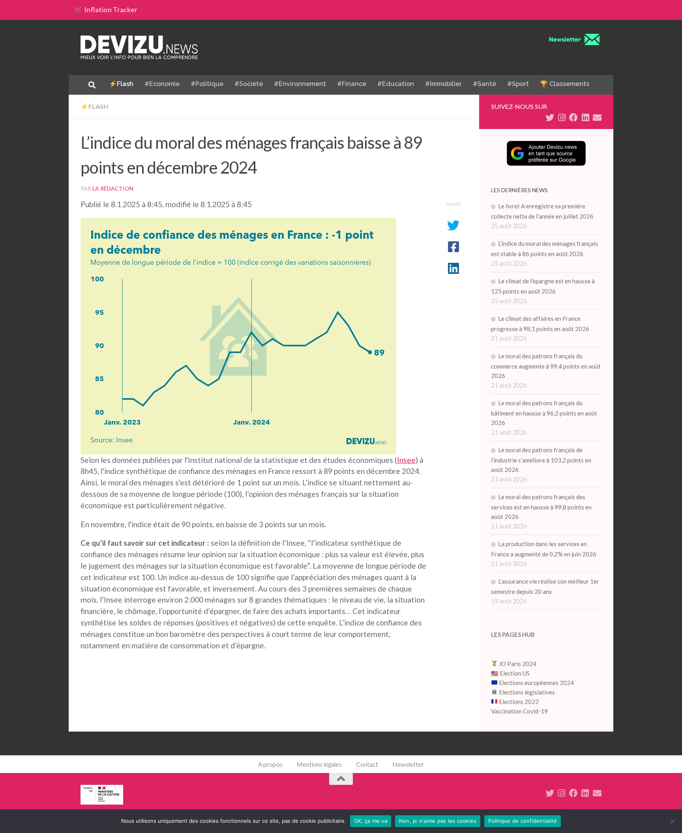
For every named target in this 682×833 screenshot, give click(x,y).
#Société (248, 84)
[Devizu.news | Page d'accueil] (139, 47)
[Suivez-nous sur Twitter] (549, 117)
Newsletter (408, 764)
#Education (395, 84)
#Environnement (300, 84)
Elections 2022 (519, 701)
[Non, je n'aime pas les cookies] (672, 821)
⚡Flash (121, 84)
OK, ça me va (370, 821)
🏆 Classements (564, 84)
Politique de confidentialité (522, 821)
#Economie (162, 84)
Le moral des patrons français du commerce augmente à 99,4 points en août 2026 (546, 365)
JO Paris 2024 (517, 663)
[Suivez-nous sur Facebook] (573, 117)
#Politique (207, 84)
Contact (367, 764)
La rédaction (112, 188)
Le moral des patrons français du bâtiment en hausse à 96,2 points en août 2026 (544, 412)
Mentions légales (319, 764)
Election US (515, 673)
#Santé (484, 84)
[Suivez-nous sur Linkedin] (585, 117)
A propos (270, 764)
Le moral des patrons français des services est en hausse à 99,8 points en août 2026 (541, 506)
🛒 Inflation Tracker (105, 10)
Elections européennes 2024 (536, 682)
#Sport (518, 84)
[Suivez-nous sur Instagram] (561, 117)
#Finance (351, 84)
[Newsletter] (597, 117)
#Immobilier (443, 84)
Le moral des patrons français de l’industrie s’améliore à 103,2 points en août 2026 (541, 459)
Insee (406, 459)
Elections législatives (527, 692)
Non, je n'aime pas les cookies (438, 821)
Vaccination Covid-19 (519, 711)
